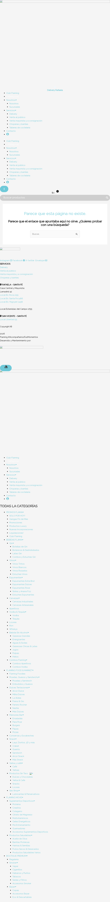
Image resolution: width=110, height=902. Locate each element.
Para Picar (17, 722)
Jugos (15, 649)
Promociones (15, 522)
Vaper (15, 866)
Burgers (16, 725)
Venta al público (17, 117)
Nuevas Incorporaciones (21, 529)
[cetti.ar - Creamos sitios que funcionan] (21, 355)
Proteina (16, 804)
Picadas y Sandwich (22, 680)
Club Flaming (15, 536)
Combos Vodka (20, 667)
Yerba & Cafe (18, 780)
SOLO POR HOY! (17, 515)
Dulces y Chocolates (22, 777)
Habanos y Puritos (21, 873)
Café (14, 766)
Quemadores (18, 828)
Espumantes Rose (21, 588)
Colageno (17, 811)
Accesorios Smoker (21, 883)
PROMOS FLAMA (14, 512)
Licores (12, 622)
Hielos (15, 656)
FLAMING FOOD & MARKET (19, 670)
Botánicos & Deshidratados (25, 550)
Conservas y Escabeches (21, 735)
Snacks (15, 783)
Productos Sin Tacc (19, 773)
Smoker (13, 862)
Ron (11, 625)
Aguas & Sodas (19, 643)
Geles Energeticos (21, 821)
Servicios (10, 110)
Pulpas (15, 653)
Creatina (16, 807)
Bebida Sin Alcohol (18, 632)
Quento (16, 749)
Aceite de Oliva (19, 838)
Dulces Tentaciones (18, 687)
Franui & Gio (18, 701)
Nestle (15, 708)
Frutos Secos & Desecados (25, 849)
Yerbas (15, 770)
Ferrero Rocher (19, 704)
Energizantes (18, 639)
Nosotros (10, 100)
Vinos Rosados (19, 570)
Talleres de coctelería (19, 127)
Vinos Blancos (19, 567)
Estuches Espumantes (23, 594)
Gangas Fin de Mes (18, 519)
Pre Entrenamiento (21, 825)
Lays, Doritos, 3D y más (23, 742)
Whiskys (13, 629)
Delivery (13, 114)
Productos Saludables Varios (26, 852)
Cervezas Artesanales (23, 605)
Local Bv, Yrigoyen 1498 (11, 302)
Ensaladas (17, 718)
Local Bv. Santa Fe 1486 (11, 298)
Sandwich (17, 753)
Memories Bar (16, 715)
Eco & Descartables (22, 897)
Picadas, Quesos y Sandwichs (23, 677)
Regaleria (14, 859)
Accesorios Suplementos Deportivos (30, 832)
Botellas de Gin (19, 546)
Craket (15, 746)
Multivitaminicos (20, 818)
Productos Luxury (18, 526)
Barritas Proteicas (21, 842)
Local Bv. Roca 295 (9, 295)
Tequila (15, 618)
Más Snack (17, 759)
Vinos (12, 560)
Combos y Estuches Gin (24, 557)
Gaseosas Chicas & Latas (24, 646)
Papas (15, 728)
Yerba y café (15, 763)
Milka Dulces (18, 694)
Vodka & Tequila (17, 612)
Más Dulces (18, 711)
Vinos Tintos (18, 564)
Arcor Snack (18, 756)
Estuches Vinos (19, 574)
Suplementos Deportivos (21, 801)
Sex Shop (14, 790)
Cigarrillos (17, 869)
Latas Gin (17, 553)
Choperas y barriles (18, 124)
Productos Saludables (20, 835)
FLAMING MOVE (14, 797)
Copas (15, 890)
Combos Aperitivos (21, 663)
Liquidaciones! (16, 533)
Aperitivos (14, 608)
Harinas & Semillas (21, 845)
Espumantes (15, 577)
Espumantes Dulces (22, 584)
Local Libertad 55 (8, 319)
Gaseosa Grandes (21, 636)
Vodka (15, 615)
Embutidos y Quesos (22, 684)
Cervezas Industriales (22, 601)
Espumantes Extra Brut (23, 581)
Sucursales (14, 107)
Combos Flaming (17, 660)
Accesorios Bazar (20, 893)
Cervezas (13, 598)
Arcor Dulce (18, 691)
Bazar (12, 886)
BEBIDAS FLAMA (14, 539)
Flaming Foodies (17, 673)
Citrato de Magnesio (22, 814)
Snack (12, 739)
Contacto (11, 131)
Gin (11, 543)
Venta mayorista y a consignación (25, 120)
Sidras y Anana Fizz (21, 591)
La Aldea (16, 698)
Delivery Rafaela (55, 90)
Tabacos (16, 876)
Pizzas (15, 732)
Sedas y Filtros (19, 880)
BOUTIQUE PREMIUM (16, 856)
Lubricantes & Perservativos (25, 794)
